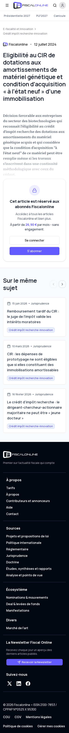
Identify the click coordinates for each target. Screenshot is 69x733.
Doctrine (12, 562)
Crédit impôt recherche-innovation (25, 33)
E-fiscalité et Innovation (18, 29)
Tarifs (10, 488)
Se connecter (34, 240)
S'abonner (34, 251)
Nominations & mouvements (27, 597)
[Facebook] (28, 683)
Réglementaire (17, 549)
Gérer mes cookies (51, 726)
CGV (18, 717)
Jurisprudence (17, 556)
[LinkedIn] (18, 683)
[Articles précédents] (53, 284)
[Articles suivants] (62, 284)
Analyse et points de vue (24, 575)
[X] (9, 683)
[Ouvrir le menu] (7, 5)
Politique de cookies (18, 726)
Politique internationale (23, 543)
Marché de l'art (17, 628)
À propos (12, 494)
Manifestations (17, 610)
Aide (9, 507)
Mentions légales (39, 717)
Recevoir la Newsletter (37, 662)
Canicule (60, 16)
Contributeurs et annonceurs (28, 501)
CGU (6, 717)
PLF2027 (42, 16)
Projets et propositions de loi (27, 536)
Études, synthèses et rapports (29, 569)
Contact (12, 514)
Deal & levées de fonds (23, 604)
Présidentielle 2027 (17, 16)
